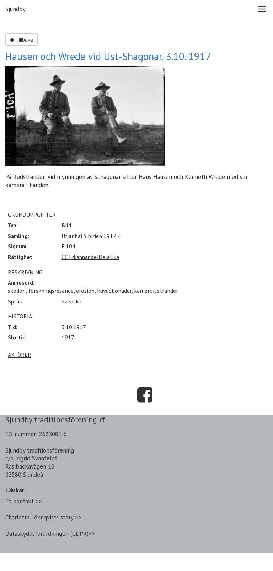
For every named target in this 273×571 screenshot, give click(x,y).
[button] (262, 9)
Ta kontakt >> (23, 501)
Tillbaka (23, 39)
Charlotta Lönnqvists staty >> (43, 517)
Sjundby (15, 9)
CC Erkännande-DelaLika (90, 256)
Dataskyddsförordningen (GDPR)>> (50, 534)
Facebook (145, 395)
